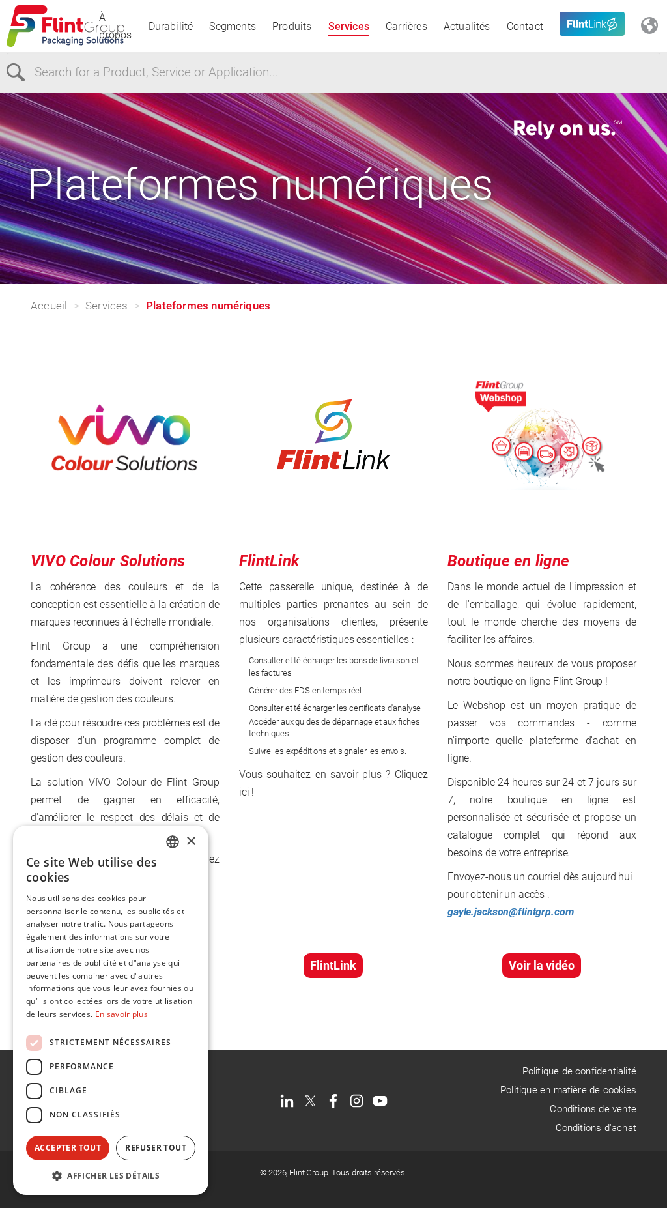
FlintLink (333, 965)
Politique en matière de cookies (568, 1090)
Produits (292, 26)
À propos (115, 26)
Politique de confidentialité (579, 1071)
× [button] (190, 841)
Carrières (406, 26)
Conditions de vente (593, 1109)
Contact (525, 26)
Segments (232, 26)
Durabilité (171, 26)
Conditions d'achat (596, 1128)
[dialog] (110, 1010)
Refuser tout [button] (155, 1147)
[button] (110, 1175)
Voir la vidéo (542, 965)
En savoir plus (121, 1014)
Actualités (467, 26)
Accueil (49, 305)
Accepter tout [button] (68, 1147)
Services (349, 26)
